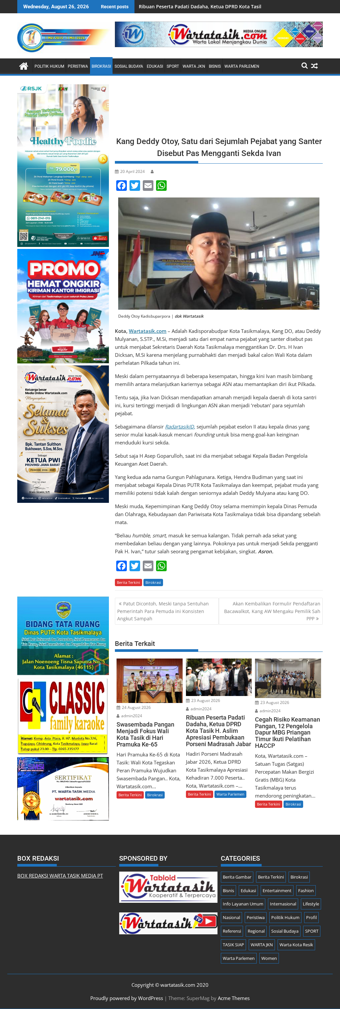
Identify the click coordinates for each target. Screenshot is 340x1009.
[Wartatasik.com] (24, 65)
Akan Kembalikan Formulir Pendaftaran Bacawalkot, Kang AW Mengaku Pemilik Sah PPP (272, 611)
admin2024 (131, 716)
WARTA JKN (194, 66)
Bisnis (215, 66)
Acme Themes (234, 998)
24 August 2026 (136, 707)
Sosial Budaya (129, 66)
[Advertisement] (219, 108)
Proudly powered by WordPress (126, 998)
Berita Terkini (128, 582)
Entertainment (277, 890)
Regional (256, 931)
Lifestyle (311, 904)
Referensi (232, 931)
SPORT (173, 66)
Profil (311, 917)
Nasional (231, 917)
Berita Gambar (237, 877)
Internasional (283, 904)
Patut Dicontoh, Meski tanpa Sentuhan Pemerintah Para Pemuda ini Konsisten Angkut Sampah (163, 611)
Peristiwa (78, 66)
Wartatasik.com (147, 331)
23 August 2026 (205, 700)
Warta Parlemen (241, 66)
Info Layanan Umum (243, 904)
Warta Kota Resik (296, 945)
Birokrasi (101, 66)
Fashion (306, 890)
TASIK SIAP (233, 945)
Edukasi (155, 66)
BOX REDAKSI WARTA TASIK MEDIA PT (60, 875)
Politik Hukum (49, 66)
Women (269, 958)
